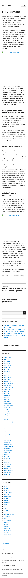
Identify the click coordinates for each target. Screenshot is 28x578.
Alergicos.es (5, 543)
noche (5, 518)
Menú (23, 5)
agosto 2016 (7, 389)
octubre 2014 (7, 424)
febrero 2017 (7, 377)
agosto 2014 (7, 428)
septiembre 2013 (8, 450)
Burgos (6, 488)
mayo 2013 (7, 458)
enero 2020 (7, 361)
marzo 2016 (7, 399)
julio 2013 (6, 454)
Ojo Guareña (7, 520)
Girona (5, 508)
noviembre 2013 (8, 446)
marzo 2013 (7, 462)
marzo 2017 (7, 375)
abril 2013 (6, 460)
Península (6, 522)
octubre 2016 (7, 385)
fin (4, 506)
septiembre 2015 (8, 405)
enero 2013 (7, 466)
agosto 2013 (7, 452)
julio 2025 (6, 359)
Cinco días (6, 5)
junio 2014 (6, 432)
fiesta (5, 504)
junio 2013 (6, 456)
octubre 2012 (7, 472)
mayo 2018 (7, 363)
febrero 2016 (7, 401)
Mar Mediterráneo (9, 514)
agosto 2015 (7, 407)
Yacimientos (7, 534)
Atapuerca (6, 486)
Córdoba (12, 276)
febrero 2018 (7, 365)
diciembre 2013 (8, 444)
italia (5, 512)
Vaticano (6, 532)
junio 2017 (6, 369)
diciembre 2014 (8, 420)
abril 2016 (6, 397)
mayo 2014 (7, 434)
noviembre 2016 (8, 383)
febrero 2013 (7, 464)
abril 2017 (6, 373)
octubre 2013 (7, 448)
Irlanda (6, 510)
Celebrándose (7, 496)
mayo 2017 (7, 371)
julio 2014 (6, 430)
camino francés (15, 275)
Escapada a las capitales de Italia (13, 333)
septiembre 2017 (8, 367)
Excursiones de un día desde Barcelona (14, 331)
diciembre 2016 (8, 381)
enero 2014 (7, 442)
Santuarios (7, 528)
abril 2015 (6, 416)
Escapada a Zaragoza (8, 557)
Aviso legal (10, 573)
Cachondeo (7, 490)
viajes (3, 118)
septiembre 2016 (8, 387)
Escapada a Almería (7, 553)
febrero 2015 (7, 418)
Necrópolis (7, 516)
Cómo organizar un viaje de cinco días (14, 329)
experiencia (7, 502)
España (6, 500)
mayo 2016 (7, 395)
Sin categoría (7, 530)
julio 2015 (6, 409)
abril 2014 (6, 436)
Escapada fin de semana (9, 565)
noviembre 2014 (8, 422)
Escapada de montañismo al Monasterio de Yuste (13, 561)
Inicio (3, 550)
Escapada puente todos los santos (12, 569)
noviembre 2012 (8, 470)
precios (6, 524)
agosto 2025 (7, 357)
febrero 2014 (7, 440)
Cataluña (6, 494)
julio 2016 (6, 391)
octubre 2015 (7, 403)
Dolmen (6, 498)
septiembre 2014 (8, 426)
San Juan (6, 526)
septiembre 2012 (8, 474)
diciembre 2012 (8, 468)
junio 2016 (7, 393)
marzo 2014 (7, 438)
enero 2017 (7, 379)
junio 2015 (6, 411)
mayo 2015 (7, 414)
